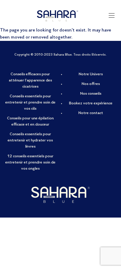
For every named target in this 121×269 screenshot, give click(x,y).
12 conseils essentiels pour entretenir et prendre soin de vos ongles (30, 162)
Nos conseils (90, 94)
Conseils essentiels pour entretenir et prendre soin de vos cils (30, 102)
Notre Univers (91, 74)
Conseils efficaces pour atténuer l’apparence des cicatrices (30, 80)
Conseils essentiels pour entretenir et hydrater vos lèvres (30, 140)
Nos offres (91, 84)
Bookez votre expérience (90, 103)
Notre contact (90, 113)
